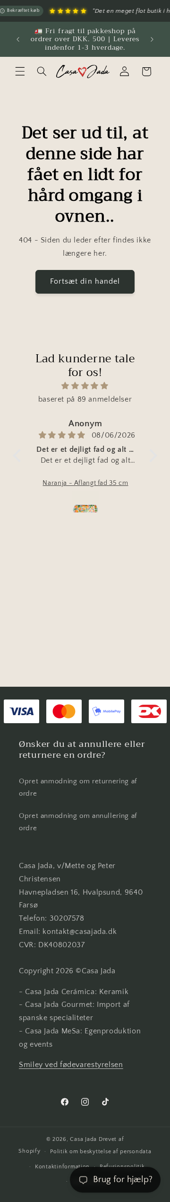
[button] (20, 71)
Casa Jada (83, 1139)
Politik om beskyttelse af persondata (100, 1151)
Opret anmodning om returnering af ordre (78, 788)
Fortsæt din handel (85, 282)
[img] (85, 386)
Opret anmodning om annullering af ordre (78, 822)
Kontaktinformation (62, 1167)
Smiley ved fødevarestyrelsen (71, 1065)
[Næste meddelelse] (152, 39)
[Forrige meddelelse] (18, 39)
